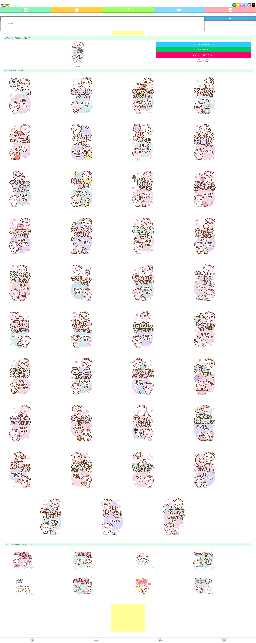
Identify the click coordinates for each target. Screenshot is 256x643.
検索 (230, 18)
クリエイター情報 (203, 44)
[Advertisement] (128, 618)
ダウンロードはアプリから (203, 55)
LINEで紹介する (203, 49)
